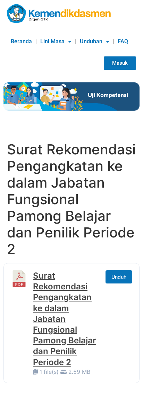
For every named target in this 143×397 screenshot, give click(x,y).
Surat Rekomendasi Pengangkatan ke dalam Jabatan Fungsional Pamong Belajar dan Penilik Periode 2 (64, 319)
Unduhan (91, 41)
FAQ (123, 41)
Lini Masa (52, 41)
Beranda (21, 41)
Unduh (118, 277)
